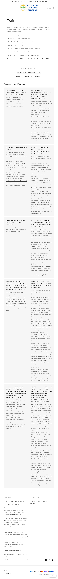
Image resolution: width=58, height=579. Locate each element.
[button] (4, 7)
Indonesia (7, 573)
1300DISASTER (43, 574)
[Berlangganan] (27, 560)
